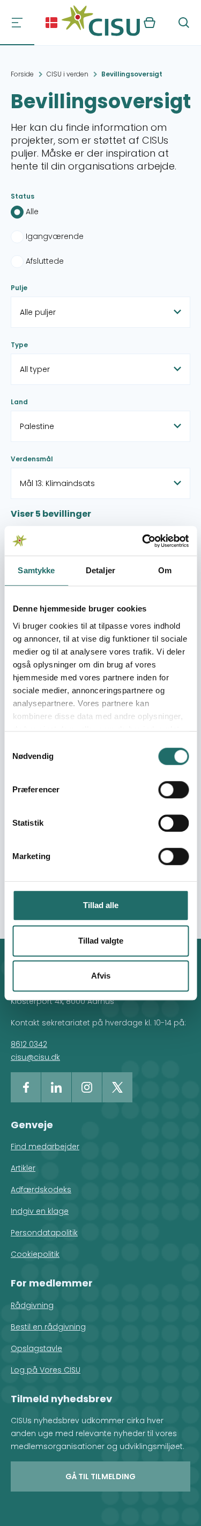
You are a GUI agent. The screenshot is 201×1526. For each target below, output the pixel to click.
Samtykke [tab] (36, 570)
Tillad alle (100, 905)
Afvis (100, 975)
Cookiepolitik (35, 1254)
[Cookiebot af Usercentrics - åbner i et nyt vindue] (143, 541)
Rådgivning (32, 1305)
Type (19, 344)
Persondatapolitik (44, 1232)
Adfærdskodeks (41, 1189)
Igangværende (55, 236)
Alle (32, 211)
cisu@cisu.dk (35, 1057)
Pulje (19, 287)
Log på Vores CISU (45, 1370)
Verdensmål (32, 458)
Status (22, 196)
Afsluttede (45, 261)
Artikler (23, 1168)
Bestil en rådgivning (48, 1326)
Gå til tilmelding (100, 1476)
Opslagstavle (36, 1348)
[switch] (173, 789)
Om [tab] (165, 570)
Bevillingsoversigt (131, 74)
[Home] (101, 22)
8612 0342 (29, 1044)
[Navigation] (17, 22)
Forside (22, 74)
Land (19, 401)
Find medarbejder (45, 1146)
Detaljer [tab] (100, 570)
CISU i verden (67, 74)
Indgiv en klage (40, 1211)
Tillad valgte (100, 940)
